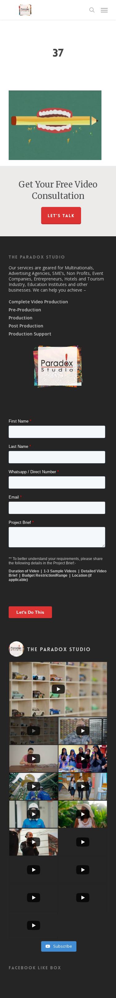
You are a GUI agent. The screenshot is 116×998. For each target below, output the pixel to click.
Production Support (30, 334)
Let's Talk (61, 215)
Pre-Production (25, 310)
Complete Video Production (38, 302)
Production (20, 318)
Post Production (26, 326)
